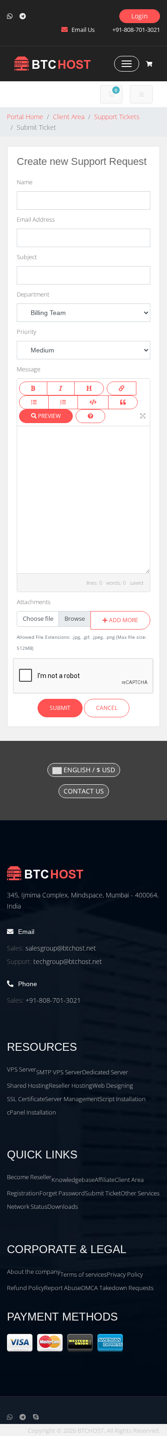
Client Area (68, 116)
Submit (60, 708)
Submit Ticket (103, 1193)
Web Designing (112, 1085)
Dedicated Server (105, 1072)
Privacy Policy (125, 1274)
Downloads (62, 1206)
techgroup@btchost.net (67, 961)
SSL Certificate (26, 1099)
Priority (26, 331)
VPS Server (21, 1069)
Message (28, 369)
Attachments (34, 602)
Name (24, 182)
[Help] (90, 416)
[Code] (93, 402)
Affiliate (105, 1179)
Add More (123, 620)
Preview (49, 416)
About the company (33, 1271)
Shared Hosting (28, 1085)
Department (33, 294)
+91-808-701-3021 (53, 1000)
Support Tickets (117, 116)
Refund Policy (25, 1288)
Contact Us (84, 791)
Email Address (36, 219)
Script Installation (122, 1099)
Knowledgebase (73, 1179)
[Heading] (89, 388)
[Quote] (123, 402)
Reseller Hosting (70, 1085)
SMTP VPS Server (59, 1072)
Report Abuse (62, 1288)
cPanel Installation (31, 1112)
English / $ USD (88, 769)
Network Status (27, 1206)
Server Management (72, 1099)
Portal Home (25, 116)
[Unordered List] (34, 402)
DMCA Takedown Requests (117, 1288)
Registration (23, 1193)
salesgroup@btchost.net (61, 948)
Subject (27, 257)
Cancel (106, 708)
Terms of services (83, 1274)
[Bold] (33, 388)
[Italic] (61, 388)
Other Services (140, 1193)
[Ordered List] (63, 402)
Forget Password (62, 1193)
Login (139, 16)
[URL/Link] (121, 388)
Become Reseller (29, 1177)
